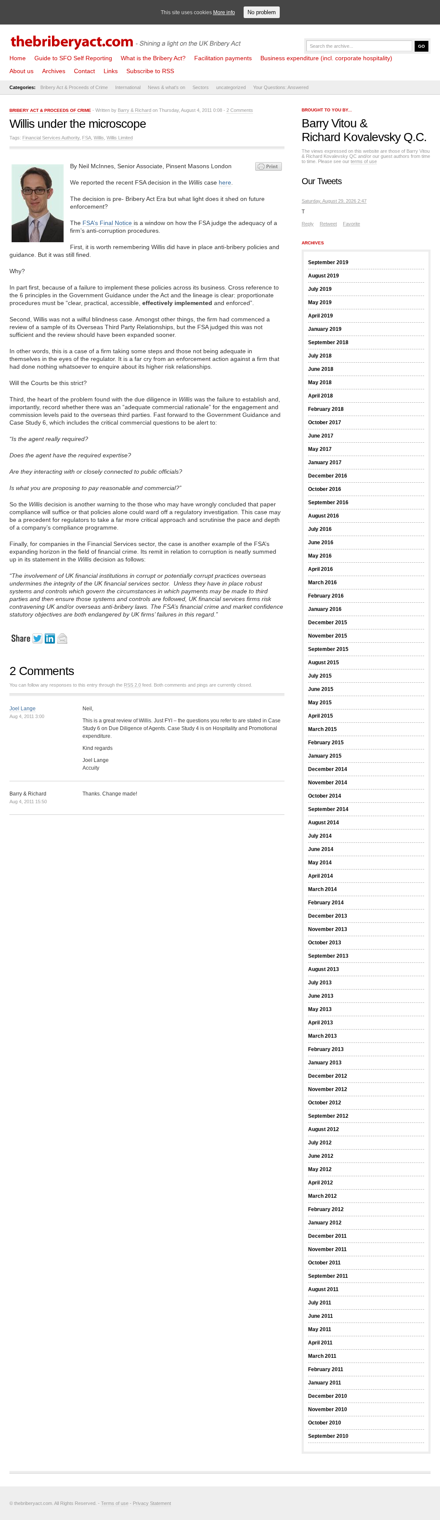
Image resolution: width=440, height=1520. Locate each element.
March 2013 (322, 1036)
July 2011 (319, 1303)
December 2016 (327, 476)
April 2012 (320, 1183)
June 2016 (320, 543)
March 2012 (322, 1196)
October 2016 (324, 489)
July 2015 (320, 676)
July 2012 (320, 1143)
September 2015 (328, 649)
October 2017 (324, 422)
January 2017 (325, 462)
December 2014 (327, 769)
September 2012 (328, 1116)
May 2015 (320, 703)
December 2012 (327, 1076)
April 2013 (320, 1023)
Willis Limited (120, 137)
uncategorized (231, 87)
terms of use (364, 161)
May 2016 (320, 556)
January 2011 (324, 1383)
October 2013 (324, 943)
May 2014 (320, 863)
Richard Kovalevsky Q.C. (364, 137)
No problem (262, 12)
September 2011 (328, 1276)
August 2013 (323, 969)
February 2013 (326, 1049)
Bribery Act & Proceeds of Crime (74, 87)
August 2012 (323, 1129)
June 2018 (320, 369)
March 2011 (322, 1356)
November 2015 (327, 636)
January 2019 (325, 329)
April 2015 (320, 716)
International (128, 87)
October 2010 (324, 1423)
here (225, 182)
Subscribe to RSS (150, 71)
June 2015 (320, 689)
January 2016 (325, 609)
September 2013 (328, 956)
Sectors (200, 87)
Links (111, 71)
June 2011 (320, 1316)
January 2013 (325, 1063)
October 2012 (324, 1103)
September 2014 (328, 809)
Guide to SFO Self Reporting (73, 58)
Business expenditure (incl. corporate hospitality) (326, 58)
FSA (86, 137)
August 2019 (323, 276)
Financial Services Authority (50, 137)
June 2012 (320, 1156)
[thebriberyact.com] (127, 39)
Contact (84, 71)
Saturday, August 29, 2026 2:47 (334, 200)
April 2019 (320, 316)
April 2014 (320, 876)
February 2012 (326, 1209)
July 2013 (320, 983)
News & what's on (166, 87)
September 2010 (328, 1436)
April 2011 (320, 1343)
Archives (53, 71)
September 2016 (328, 502)
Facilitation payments (223, 58)
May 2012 (320, 1169)
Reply (308, 223)
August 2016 (323, 516)
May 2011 (319, 1329)
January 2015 (325, 756)
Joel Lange (22, 709)
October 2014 (324, 796)
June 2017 (320, 436)
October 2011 (324, 1263)
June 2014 (320, 849)
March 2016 (322, 583)
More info (224, 12)
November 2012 (327, 1089)
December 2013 (327, 916)
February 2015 (326, 743)
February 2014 (326, 903)
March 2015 (322, 729)
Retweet (328, 223)
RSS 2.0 (132, 685)
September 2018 (328, 342)
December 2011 (327, 1236)
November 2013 (327, 929)
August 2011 (323, 1289)
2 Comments (239, 110)
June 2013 (320, 996)
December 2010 (327, 1396)
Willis (99, 137)
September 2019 (328, 262)
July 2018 (320, 356)
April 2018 (320, 396)
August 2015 (323, 663)
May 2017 (320, 449)
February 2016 (326, 596)
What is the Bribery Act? (153, 58)
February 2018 (326, 409)
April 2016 (320, 569)
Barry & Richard (134, 110)
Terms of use (114, 1503)
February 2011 (325, 1369)
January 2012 (325, 1223)
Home (17, 58)
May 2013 (320, 1009)
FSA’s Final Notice (108, 222)
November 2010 (327, 1409)
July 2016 (320, 529)
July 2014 (320, 836)
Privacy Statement (152, 1503)
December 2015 (327, 623)
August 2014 (323, 823)
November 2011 (327, 1249)
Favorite (351, 223)
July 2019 (320, 289)
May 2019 (320, 302)
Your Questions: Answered (281, 87)
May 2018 (320, 382)
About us (21, 71)
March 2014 (322, 889)
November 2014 (327, 783)
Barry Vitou (329, 123)
